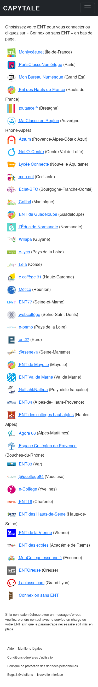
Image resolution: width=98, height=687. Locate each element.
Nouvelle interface (50, 674)
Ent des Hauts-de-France (41, 89)
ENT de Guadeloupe (37, 214)
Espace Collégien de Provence (47, 446)
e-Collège (27, 489)
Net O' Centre (31, 151)
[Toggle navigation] (87, 8)
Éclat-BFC (28, 189)
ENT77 (25, 302)
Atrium (24, 139)
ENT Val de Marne (35, 377)
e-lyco (24, 252)
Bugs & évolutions (20, 674)
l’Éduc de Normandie (38, 227)
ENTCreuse (29, 570)
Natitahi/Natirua (33, 389)
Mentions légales (30, 648)
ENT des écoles (33, 545)
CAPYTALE (21, 7)
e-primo (25, 327)
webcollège (29, 314)
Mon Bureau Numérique (40, 77)
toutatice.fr (28, 108)
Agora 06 (27, 433)
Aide (10, 648)
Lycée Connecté (33, 164)
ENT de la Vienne (35, 532)
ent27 (23, 339)
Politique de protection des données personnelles (42, 666)
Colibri (24, 202)
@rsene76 (28, 352)
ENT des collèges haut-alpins (46, 414)
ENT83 (25, 464)
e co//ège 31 (30, 277)
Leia (22, 264)
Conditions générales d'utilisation (31, 657)
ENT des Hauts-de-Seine (42, 514)
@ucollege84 (31, 476)
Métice (24, 289)
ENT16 (25, 501)
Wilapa (25, 239)
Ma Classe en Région (38, 120)
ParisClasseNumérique (40, 64)
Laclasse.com (31, 583)
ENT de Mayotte (33, 364)
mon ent (26, 177)
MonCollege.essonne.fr (40, 557)
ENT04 (25, 402)
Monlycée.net (31, 52)
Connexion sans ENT (38, 595)
